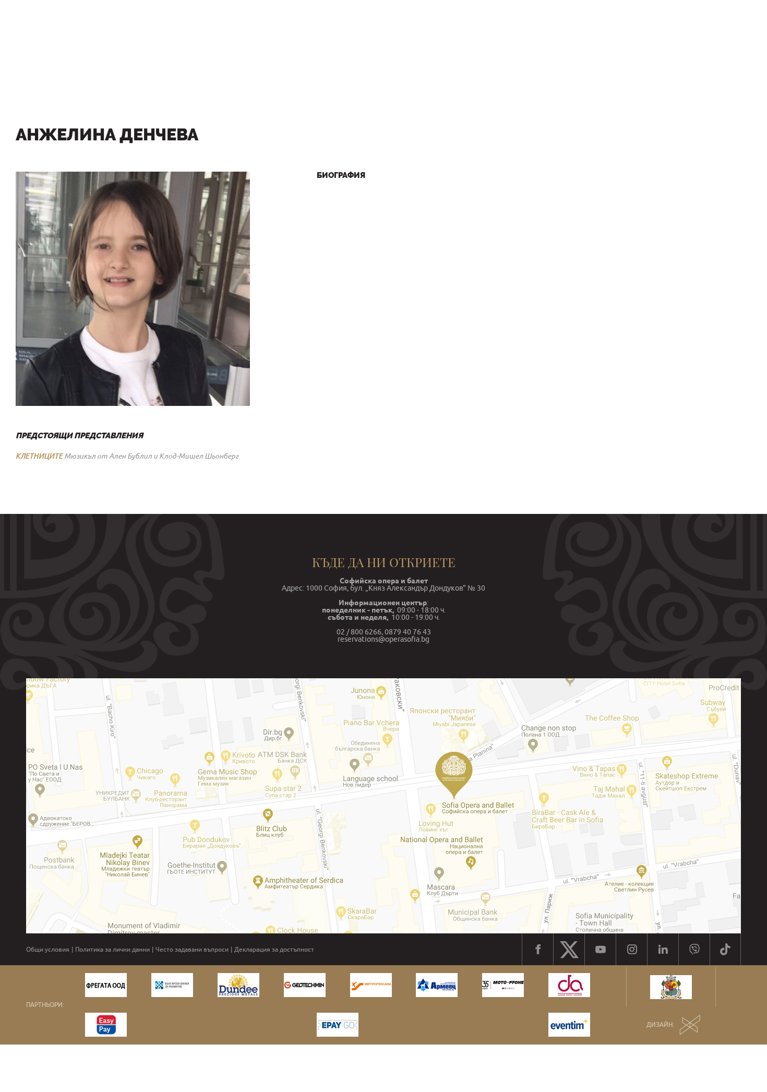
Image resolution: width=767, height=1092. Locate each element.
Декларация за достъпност (274, 949)
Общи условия (47, 949)
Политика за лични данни (112, 949)
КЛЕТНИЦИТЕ (39, 456)
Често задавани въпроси (192, 949)
